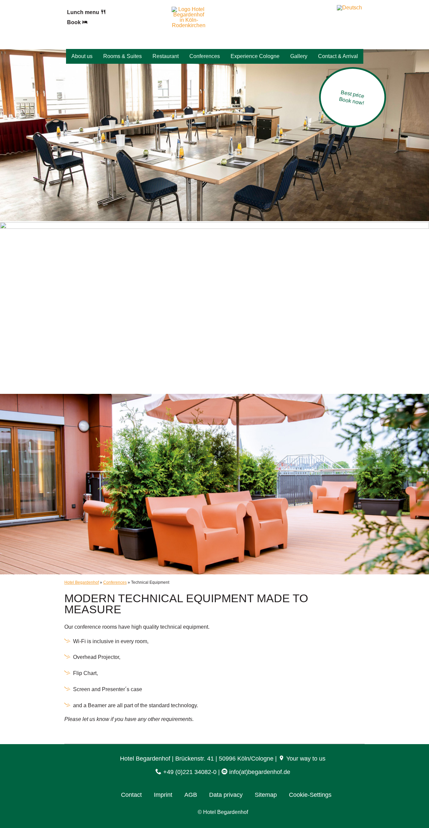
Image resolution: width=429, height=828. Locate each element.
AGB (190, 794)
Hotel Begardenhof (81, 582)
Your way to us (305, 758)
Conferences (204, 56)
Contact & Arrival (338, 56)
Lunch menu (84, 12)
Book (74, 22)
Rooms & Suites (122, 56)
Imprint (163, 794)
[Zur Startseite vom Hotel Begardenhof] (189, 25)
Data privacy (226, 794)
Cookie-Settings (310, 794)
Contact (131, 794)
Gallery (298, 56)
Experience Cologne (255, 56)
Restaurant (165, 56)
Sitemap (266, 794)
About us (82, 56)
